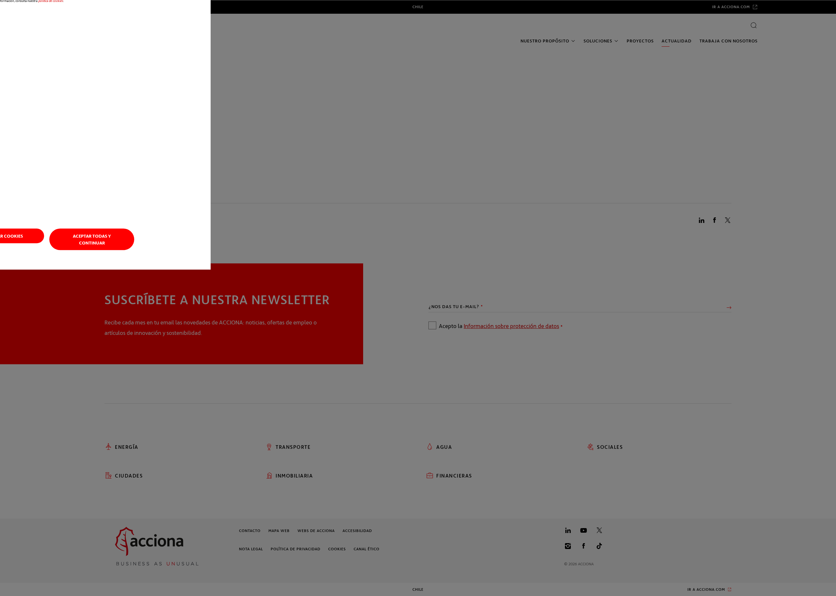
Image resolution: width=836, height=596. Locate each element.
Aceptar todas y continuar (92, 239)
